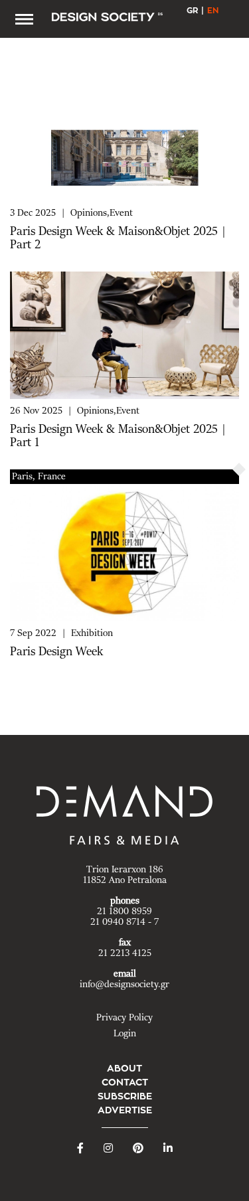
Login (125, 1033)
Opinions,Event (101, 213)
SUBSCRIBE (125, 1096)
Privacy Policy (124, 1017)
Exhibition (92, 633)
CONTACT (125, 1082)
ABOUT (124, 1068)
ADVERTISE (125, 1110)
